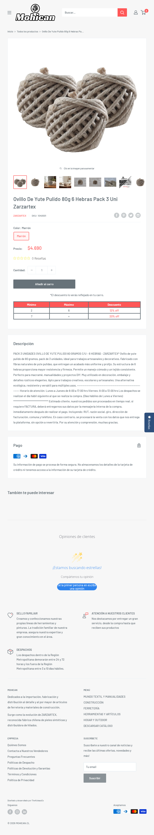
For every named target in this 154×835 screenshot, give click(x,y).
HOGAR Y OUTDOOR (95, 720)
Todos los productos (27, 31)
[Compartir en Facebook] (116, 215)
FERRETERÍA (91, 708)
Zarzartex (19, 215)
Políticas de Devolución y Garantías (29, 768)
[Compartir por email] (138, 215)
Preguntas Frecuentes (21, 756)
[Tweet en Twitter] (131, 215)
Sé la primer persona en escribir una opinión (77, 586)
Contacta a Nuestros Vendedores (28, 750)
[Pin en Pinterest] (123, 215)
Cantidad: (19, 270)
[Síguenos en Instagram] (17, 811)
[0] (143, 12)
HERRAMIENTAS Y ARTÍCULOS (102, 714)
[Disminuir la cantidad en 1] (32, 270)
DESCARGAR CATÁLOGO (98, 725)
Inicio (10, 31)
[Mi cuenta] (136, 12)
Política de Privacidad (21, 780)
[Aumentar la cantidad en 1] (52, 270)
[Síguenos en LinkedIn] (24, 811)
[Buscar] (122, 12)
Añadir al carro (44, 284)
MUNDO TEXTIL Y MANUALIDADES (104, 696)
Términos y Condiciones (22, 774)
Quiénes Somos (17, 745)
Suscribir (94, 778)
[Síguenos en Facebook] (10, 811)
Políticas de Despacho (21, 762)
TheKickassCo (38, 800)
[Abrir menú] (9, 12)
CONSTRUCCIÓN (93, 702)
